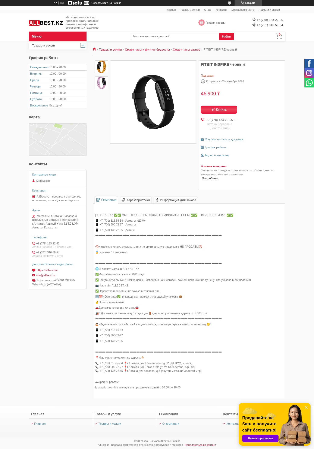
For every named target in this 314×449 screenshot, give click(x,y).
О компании (170, 423)
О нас (207, 9)
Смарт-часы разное (186, 49)
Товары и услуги (190, 9)
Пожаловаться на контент (200, 444)
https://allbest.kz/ (47, 270)
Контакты (221, 9)
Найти (226, 36)
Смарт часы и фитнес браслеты (147, 49)
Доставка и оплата (243, 9)
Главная (171, 9)
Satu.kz (176, 441)
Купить (221, 109)
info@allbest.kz (46, 275)
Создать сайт (99, 2)
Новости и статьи (269, 9)
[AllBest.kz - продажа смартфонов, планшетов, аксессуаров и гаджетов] (46, 23)
